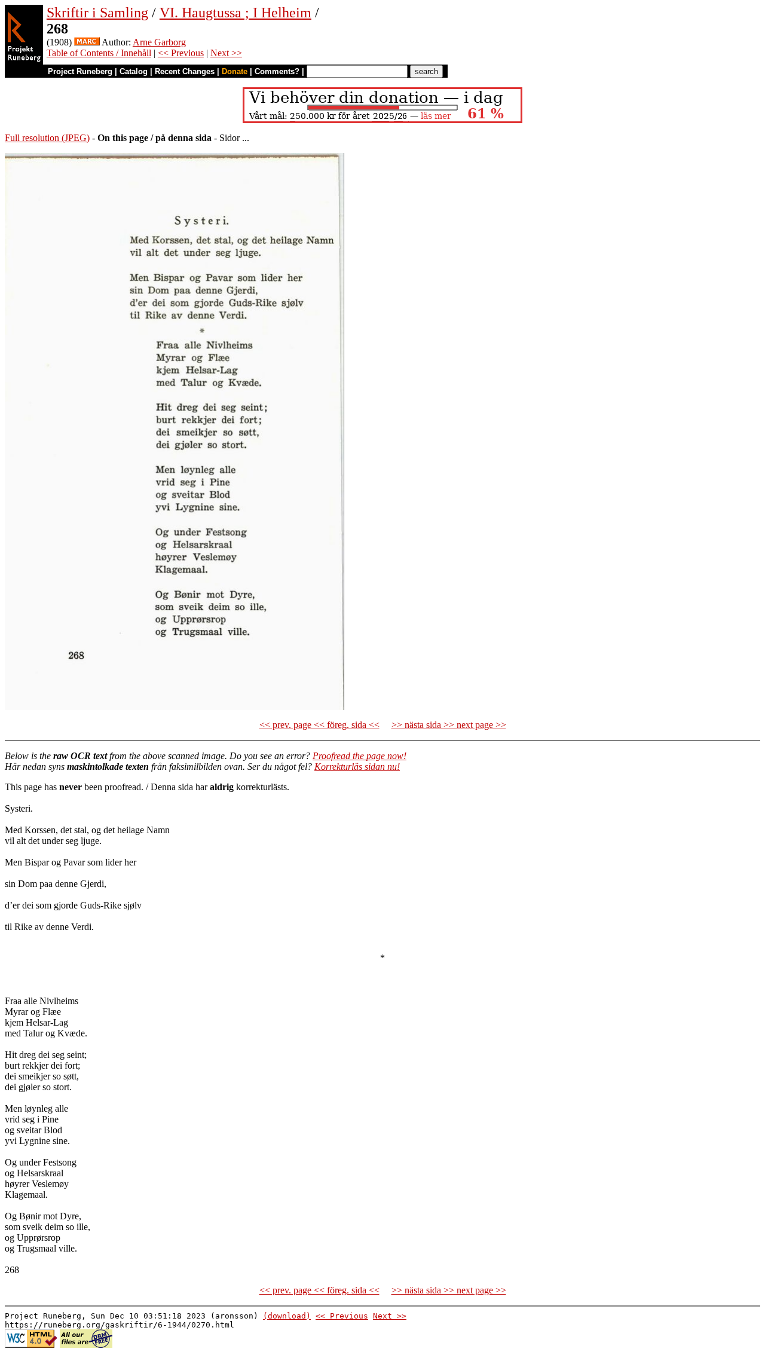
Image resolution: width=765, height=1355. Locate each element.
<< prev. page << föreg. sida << (319, 725)
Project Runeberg (80, 71)
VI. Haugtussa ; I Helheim (235, 12)
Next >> (226, 53)
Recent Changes (185, 71)
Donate (234, 71)
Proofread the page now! (359, 756)
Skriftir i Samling (97, 12)
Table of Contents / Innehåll (99, 53)
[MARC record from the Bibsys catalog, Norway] (87, 42)
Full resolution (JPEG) (47, 138)
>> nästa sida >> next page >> (448, 725)
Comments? (277, 71)
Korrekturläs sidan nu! (357, 766)
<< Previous (181, 53)
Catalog (134, 71)
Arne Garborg (159, 42)
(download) (287, 1315)
